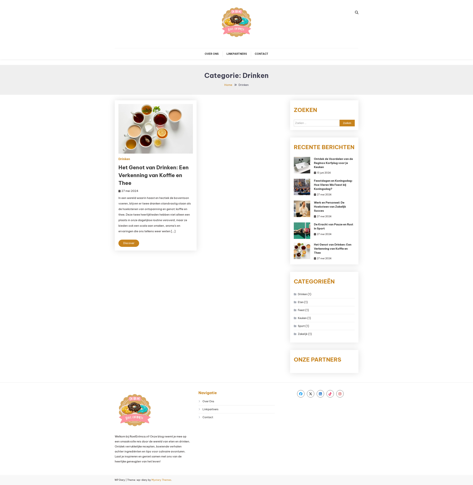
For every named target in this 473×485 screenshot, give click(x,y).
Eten (301, 302)
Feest (301, 310)
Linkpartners (237, 54)
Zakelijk (303, 334)
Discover (128, 243)
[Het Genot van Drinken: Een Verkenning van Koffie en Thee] (302, 251)
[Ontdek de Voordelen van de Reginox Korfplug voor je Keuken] (302, 165)
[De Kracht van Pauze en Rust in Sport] (302, 230)
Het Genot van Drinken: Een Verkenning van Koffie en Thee (153, 175)
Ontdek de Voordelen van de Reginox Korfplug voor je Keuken (333, 163)
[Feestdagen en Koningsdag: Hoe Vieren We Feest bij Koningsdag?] (302, 187)
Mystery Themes (161, 479)
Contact (261, 54)
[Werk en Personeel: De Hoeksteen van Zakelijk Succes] (302, 209)
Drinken (124, 159)
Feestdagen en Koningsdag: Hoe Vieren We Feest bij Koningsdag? (333, 185)
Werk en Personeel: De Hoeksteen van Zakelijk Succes (330, 206)
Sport (301, 326)
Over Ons (212, 54)
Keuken (302, 318)
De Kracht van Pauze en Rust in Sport (333, 226)
